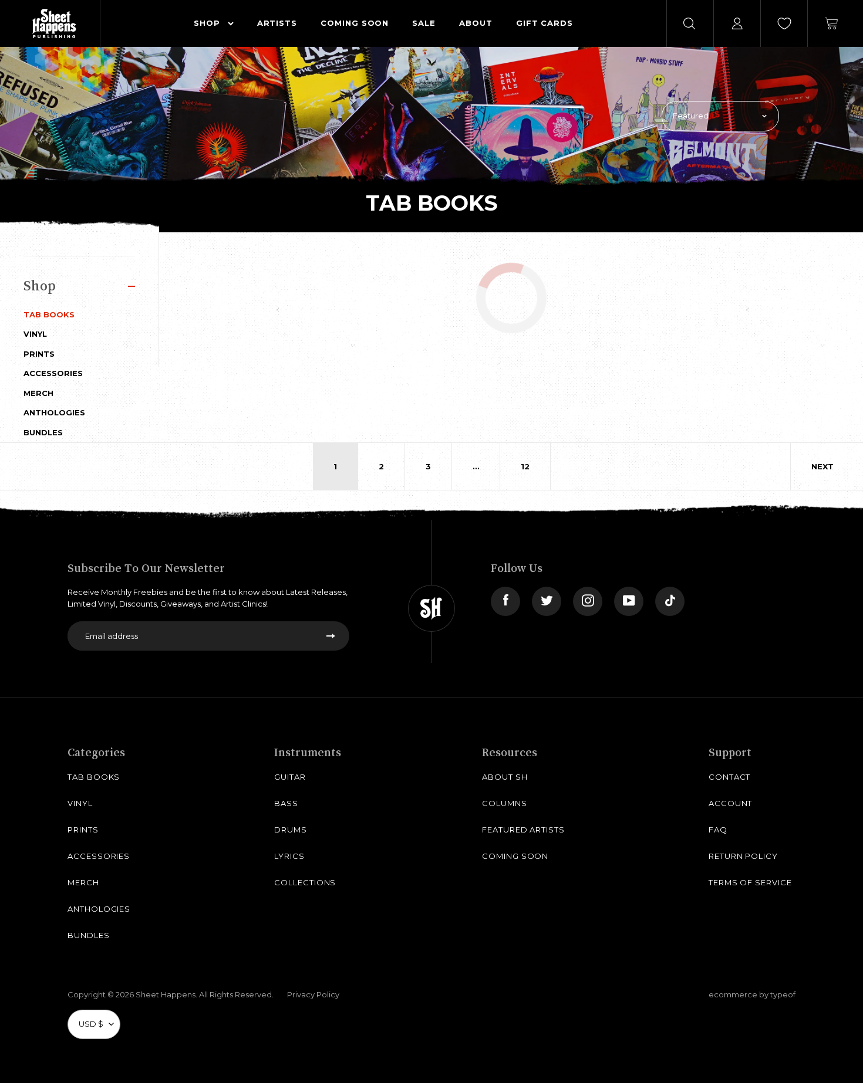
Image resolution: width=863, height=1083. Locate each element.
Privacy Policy (313, 994)
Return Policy (743, 856)
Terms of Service (750, 882)
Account (731, 803)
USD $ (91, 1023)
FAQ (718, 829)
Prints (39, 353)
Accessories (53, 373)
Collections (305, 882)
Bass (286, 803)
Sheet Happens (165, 994)
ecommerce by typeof (752, 994)
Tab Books (49, 314)
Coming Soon (515, 856)
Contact (730, 776)
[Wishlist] (784, 23)
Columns (504, 803)
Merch (38, 393)
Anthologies (54, 412)
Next (822, 466)
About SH (504, 776)
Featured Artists (523, 829)
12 (525, 466)
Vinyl (35, 334)
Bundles (43, 432)
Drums (290, 829)
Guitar (290, 776)
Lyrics (289, 856)
